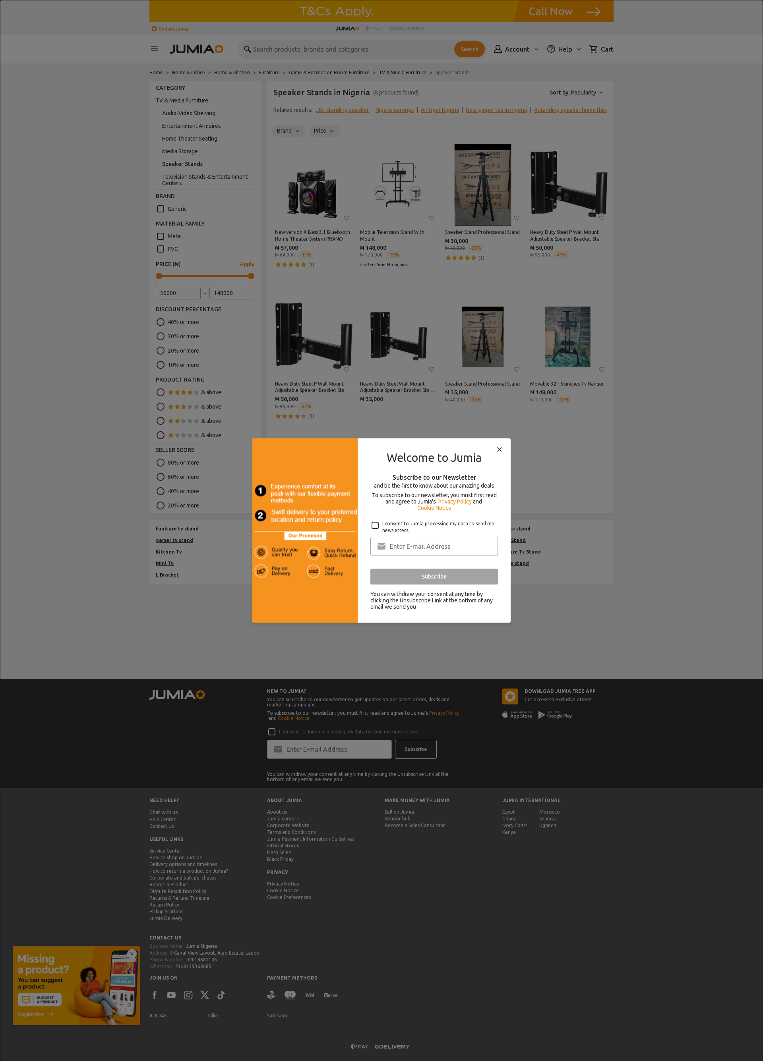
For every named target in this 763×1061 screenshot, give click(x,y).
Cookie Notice (434, 508)
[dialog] (381, 530)
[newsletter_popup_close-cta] (499, 449)
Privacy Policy (455, 501)
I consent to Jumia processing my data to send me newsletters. (438, 527)
